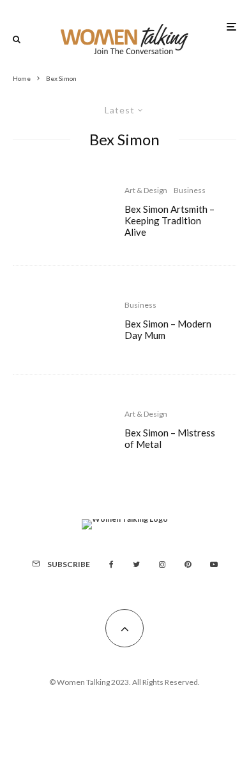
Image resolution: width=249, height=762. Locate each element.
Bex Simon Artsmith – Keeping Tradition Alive (169, 220)
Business (190, 190)
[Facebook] (111, 564)
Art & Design (145, 190)
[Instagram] (162, 564)
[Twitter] (136, 564)
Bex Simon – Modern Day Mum (167, 329)
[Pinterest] (187, 564)
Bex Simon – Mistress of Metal (169, 438)
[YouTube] (213, 564)
